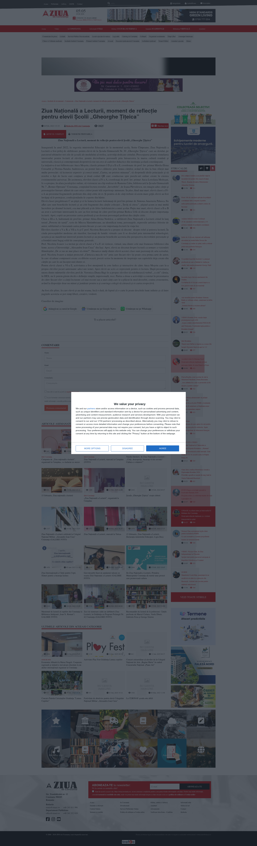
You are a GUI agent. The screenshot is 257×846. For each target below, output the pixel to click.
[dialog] (128, 423)
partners (91, 408)
